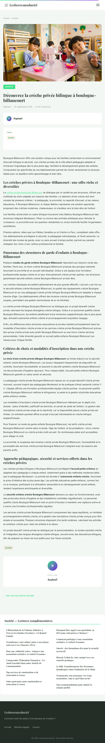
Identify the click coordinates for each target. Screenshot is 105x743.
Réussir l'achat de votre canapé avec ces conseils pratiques (75, 659)
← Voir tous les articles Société (18, 595)
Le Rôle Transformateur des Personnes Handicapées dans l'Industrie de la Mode (75, 668)
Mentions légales (21, 727)
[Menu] (98, 5)
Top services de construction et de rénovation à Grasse (22, 674)
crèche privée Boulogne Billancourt (24, 192)
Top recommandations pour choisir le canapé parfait (74, 686)
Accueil (6, 18)
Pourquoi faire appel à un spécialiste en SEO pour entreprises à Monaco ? (75, 631)
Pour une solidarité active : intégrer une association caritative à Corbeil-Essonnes (26, 652)
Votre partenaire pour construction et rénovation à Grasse (24, 683)
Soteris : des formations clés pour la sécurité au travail (77, 649)
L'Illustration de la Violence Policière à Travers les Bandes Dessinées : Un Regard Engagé (26, 633)
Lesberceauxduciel (20, 5)
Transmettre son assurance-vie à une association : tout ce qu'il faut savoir (74, 677)
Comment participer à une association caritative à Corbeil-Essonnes (74, 640)
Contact (36, 727)
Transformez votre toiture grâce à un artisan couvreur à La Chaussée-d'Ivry (27, 643)
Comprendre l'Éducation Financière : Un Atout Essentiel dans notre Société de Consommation (25, 663)
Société (15, 18)
